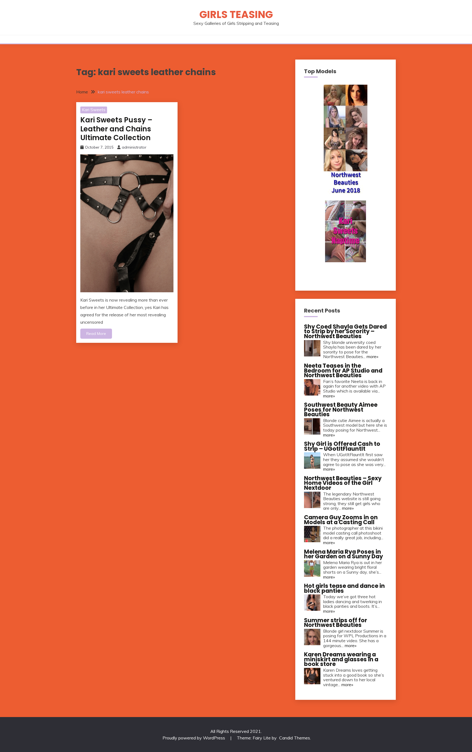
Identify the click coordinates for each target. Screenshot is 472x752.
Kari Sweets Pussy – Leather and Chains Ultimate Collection (116, 129)
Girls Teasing (236, 14)
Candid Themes (294, 738)
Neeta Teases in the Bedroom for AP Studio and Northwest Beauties (343, 370)
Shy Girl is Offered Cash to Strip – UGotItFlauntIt (342, 446)
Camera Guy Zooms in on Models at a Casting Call (341, 519)
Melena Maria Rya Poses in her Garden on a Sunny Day (343, 554)
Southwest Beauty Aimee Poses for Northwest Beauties (340, 409)
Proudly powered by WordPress (194, 738)
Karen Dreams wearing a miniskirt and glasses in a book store (341, 659)
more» (372, 356)
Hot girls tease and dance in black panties (344, 588)
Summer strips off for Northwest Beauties (335, 622)
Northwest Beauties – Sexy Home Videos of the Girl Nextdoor (343, 483)
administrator (134, 147)
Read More (96, 333)
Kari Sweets (93, 109)
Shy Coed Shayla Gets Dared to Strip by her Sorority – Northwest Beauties (345, 331)
